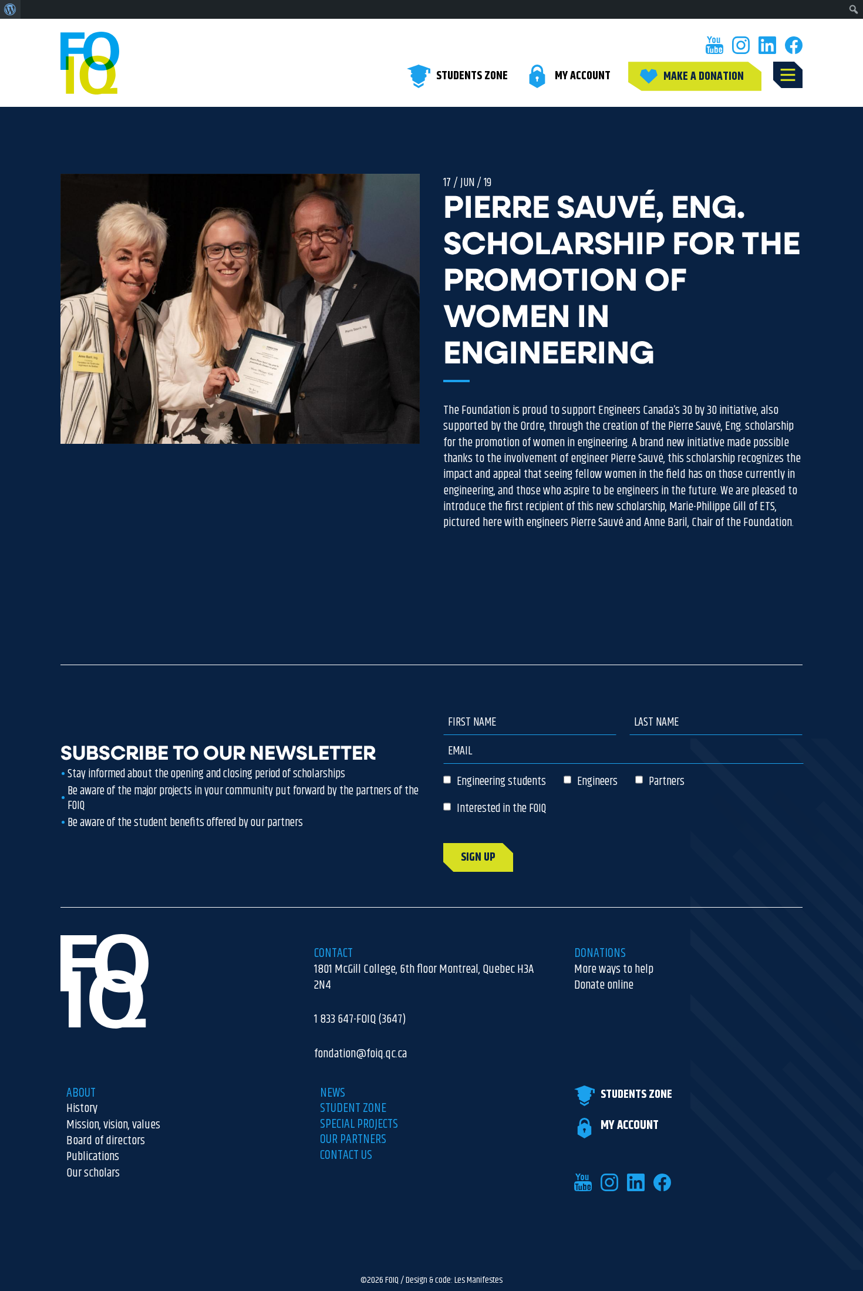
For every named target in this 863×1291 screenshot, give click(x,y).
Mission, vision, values (113, 1125)
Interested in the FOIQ (501, 809)
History (81, 1109)
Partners (667, 782)
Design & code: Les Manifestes (454, 1280)
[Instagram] (741, 45)
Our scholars (93, 1173)
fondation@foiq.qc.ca (360, 1054)
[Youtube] (714, 45)
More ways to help (613, 969)
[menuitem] (10, 9)
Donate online (603, 985)
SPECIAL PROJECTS (359, 1124)
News (332, 1093)
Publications (92, 1157)
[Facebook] (794, 45)
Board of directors (105, 1141)
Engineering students (501, 782)
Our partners (353, 1139)
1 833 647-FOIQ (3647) (360, 1019)
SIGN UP (478, 857)
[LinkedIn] (767, 45)
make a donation (703, 77)
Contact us (346, 1155)
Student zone (353, 1108)
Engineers (597, 782)
